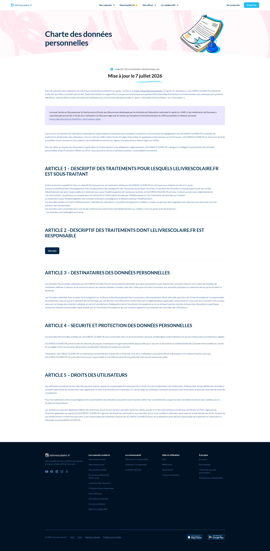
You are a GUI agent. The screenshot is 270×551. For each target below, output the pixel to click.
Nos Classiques (95, 493)
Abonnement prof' (97, 464)
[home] (21, 5)
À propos (203, 459)
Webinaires (167, 464)
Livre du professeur (97, 504)
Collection (99, 483)
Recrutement (204, 464)
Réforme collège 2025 (98, 509)
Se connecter (233, 5)
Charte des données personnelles (207, 471)
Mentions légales (92, 537)
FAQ (164, 459)
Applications (167, 470)
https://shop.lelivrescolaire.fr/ (148, 90)
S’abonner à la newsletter (136, 464)
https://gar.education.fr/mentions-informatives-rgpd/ (75, 119)
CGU (72, 537)
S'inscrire (251, 5)
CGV (80, 537)
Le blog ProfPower (133, 470)
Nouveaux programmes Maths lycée (99, 476)
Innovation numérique (98, 499)
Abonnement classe (97, 459)
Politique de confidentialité (211, 478)
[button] (106, 5)
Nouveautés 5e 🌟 (129, 5)
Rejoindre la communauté (136, 459)
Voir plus (52, 250)
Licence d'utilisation (171, 475)
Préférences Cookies (112, 537)
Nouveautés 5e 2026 (97, 470)
